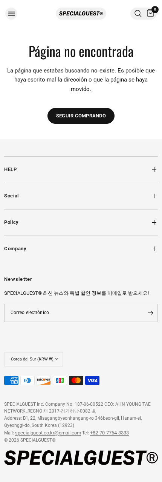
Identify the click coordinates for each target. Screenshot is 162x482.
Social (11, 196)
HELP (10, 169)
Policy (11, 222)
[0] (149, 14)
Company (15, 248)
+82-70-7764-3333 (109, 433)
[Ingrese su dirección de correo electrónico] (150, 313)
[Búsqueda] (138, 14)
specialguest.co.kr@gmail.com (48, 433)
